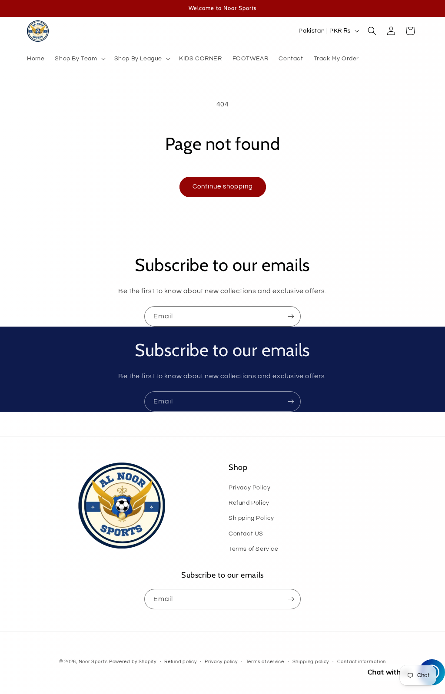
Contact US (246, 534)
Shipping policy (310, 661)
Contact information (361, 661)
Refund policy (180, 661)
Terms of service (265, 661)
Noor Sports (93, 661)
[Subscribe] (290, 316)
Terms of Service (254, 549)
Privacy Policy (249, 488)
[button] (79, 59)
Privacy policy (221, 661)
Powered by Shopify (132, 661)
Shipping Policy (251, 518)
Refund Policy (249, 503)
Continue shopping (223, 186)
